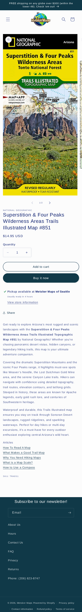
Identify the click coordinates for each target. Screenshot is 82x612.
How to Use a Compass (19, 467)
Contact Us (15, 542)
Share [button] (11, 312)
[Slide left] (32, 202)
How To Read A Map (16, 447)
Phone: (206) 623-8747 (24, 578)
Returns (13, 569)
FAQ (11, 551)
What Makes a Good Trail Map (24, 452)
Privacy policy (66, 603)
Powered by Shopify (44, 603)
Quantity (9, 244)
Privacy (13, 560)
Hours (12, 533)
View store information (22, 302)
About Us (14, 524)
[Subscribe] (69, 512)
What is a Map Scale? (18, 462)
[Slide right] (49, 202)
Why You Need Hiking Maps (22, 457)
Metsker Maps (24, 603)
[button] (8, 19)
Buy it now (41, 278)
